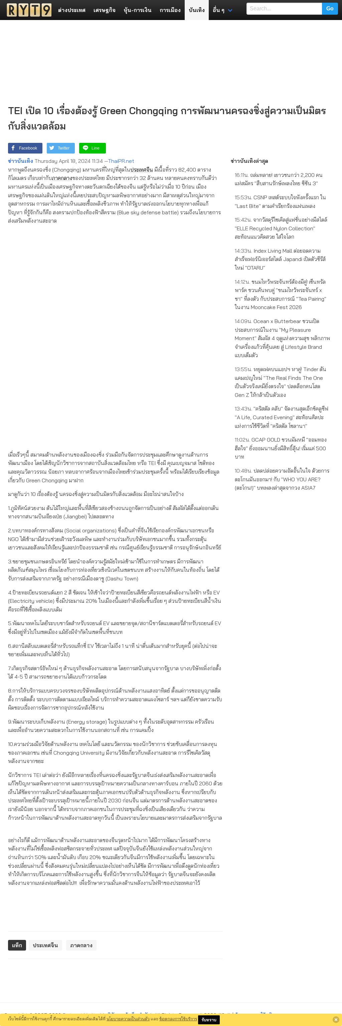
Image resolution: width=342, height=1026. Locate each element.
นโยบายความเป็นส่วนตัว (128, 1018)
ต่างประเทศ (72, 10)
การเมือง (170, 10)
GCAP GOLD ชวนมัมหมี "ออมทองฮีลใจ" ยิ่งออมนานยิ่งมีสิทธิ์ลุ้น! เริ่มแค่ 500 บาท (281, 448)
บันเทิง (197, 10)
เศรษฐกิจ (105, 10)
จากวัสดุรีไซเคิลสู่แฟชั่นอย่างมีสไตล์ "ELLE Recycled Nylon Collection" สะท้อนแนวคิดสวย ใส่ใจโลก (281, 228)
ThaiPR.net (121, 161)
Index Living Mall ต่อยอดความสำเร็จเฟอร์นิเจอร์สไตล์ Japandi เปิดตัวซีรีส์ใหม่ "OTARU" (280, 259)
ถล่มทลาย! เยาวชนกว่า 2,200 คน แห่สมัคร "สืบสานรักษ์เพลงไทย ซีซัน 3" (279, 179)
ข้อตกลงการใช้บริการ (178, 1018)
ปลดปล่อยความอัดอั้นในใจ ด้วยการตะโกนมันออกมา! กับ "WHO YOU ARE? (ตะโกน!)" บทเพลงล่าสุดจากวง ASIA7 (282, 479)
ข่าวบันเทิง (20, 161)
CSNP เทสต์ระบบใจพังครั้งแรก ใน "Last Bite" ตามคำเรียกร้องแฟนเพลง (280, 201)
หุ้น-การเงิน (138, 10)
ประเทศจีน (141, 169)
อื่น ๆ (218, 10)
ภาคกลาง (62, 178)
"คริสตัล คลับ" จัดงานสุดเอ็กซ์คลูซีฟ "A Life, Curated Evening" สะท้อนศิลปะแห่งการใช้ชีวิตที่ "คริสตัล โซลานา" (281, 417)
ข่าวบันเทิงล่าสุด (249, 161)
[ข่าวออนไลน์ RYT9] (27, 10)
